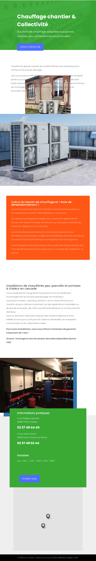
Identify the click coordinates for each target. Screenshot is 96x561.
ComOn (54, 558)
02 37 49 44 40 (28, 427)
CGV (76, 558)
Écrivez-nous (29, 478)
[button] (44, 525)
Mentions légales (66, 558)
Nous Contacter (30, 46)
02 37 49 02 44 (28, 443)
